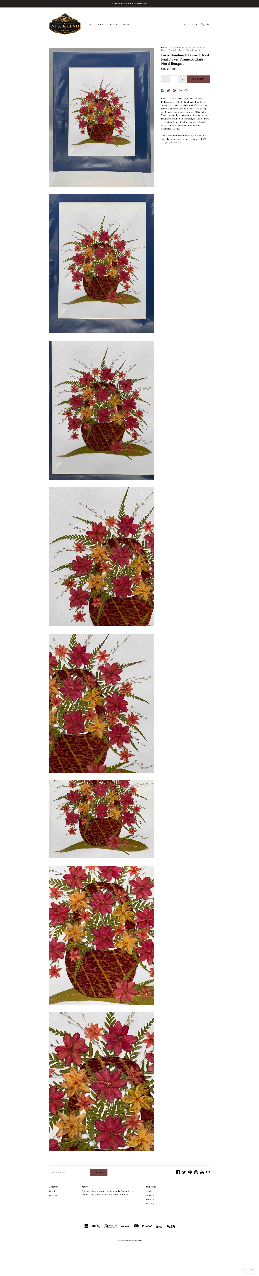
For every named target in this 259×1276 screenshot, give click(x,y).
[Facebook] (178, 1172)
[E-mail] (208, 1172)
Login (194, 24)
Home (90, 24)
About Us (114, 24)
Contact (126, 24)
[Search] (208, 25)
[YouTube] (202, 1172)
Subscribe (99, 1172)
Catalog (100, 24)
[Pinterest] (190, 1172)
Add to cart (198, 79)
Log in (52, 1191)
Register (53, 1195)
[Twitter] (184, 1172)
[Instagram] (196, 1172)
